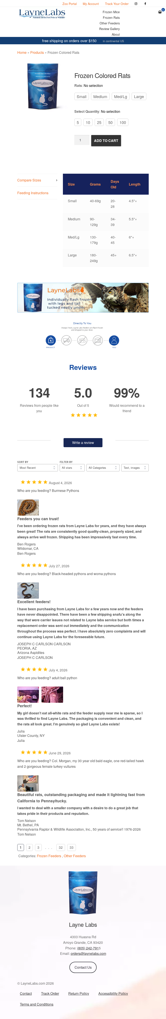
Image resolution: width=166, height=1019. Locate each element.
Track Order (50, 993)
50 (110, 122)
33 (71, 847)
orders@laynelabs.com (88, 953)
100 (123, 122)
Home (22, 52)
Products (37, 52)
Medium (100, 96)
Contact (26, 993)
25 (99, 122)
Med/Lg (120, 96)
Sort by (22, 462)
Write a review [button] (83, 442)
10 (88, 122)
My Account (91, 3)
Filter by (66, 462)
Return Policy (78, 993)
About (116, 34)
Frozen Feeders (49, 855)
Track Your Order (117, 3)
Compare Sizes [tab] (29, 180)
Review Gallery (109, 29)
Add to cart (106, 140)
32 (61, 847)
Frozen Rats (111, 17)
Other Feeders (110, 23)
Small (81, 96)
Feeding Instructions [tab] (32, 192)
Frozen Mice (111, 12)
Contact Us (83, 967)
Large (139, 96)
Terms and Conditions (36, 1004)
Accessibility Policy (113, 993)
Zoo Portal (69, 3)
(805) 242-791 (88, 948)
